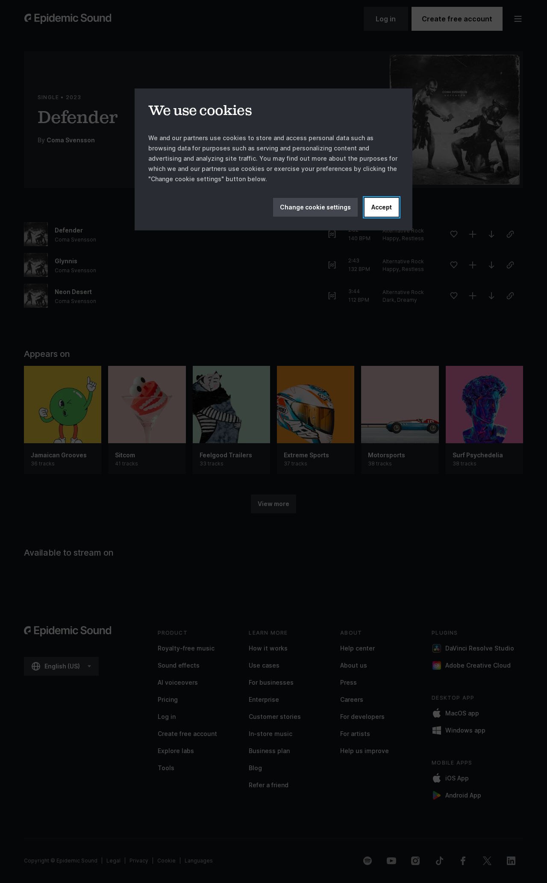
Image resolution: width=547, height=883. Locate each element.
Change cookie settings (315, 207)
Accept (381, 207)
